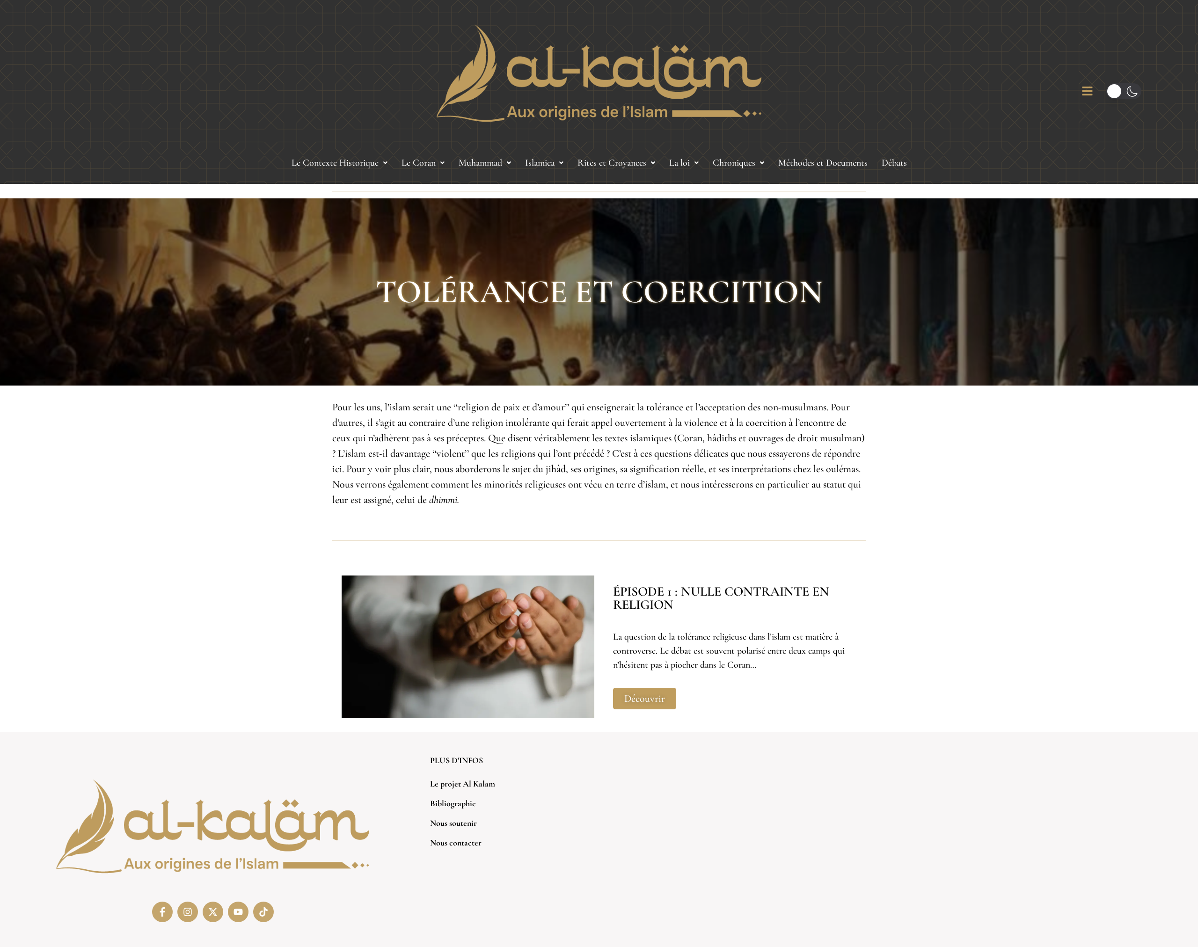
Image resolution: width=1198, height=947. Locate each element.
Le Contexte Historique (335, 162)
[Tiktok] (263, 912)
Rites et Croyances (611, 162)
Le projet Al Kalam (462, 784)
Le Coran (419, 162)
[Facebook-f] (162, 912)
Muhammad (480, 162)
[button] (339, 163)
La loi (679, 162)
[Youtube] (238, 912)
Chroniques (734, 162)
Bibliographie (453, 803)
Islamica (540, 162)
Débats (894, 162)
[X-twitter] (213, 912)
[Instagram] (187, 912)
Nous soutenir (453, 823)
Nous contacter (456, 843)
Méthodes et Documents (823, 162)
